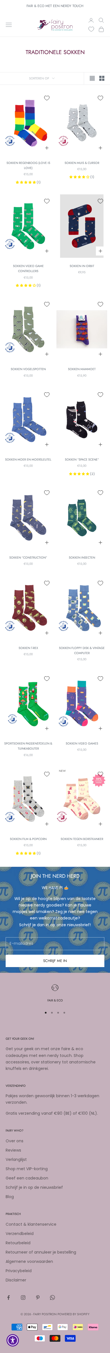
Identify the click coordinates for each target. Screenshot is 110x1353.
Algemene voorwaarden (29, 1261)
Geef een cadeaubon (27, 1178)
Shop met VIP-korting (27, 1169)
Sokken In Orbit (82, 266)
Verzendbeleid (20, 1233)
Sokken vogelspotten (28, 369)
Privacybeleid (19, 1271)
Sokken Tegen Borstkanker (82, 839)
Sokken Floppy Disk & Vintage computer (82, 650)
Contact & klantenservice (31, 1224)
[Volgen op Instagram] (23, 1297)
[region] (55, 993)
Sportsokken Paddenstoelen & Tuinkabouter (28, 746)
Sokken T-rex (28, 648)
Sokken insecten (82, 557)
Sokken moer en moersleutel (28, 459)
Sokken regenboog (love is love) (28, 165)
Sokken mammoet (82, 369)
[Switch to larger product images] (92, 78)
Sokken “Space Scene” (82, 459)
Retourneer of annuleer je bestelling (41, 1252)
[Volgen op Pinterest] (38, 1297)
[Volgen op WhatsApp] (52, 1297)
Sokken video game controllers (28, 268)
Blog (10, 1196)
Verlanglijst (16, 1159)
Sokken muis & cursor (82, 163)
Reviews (13, 1150)
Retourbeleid (18, 1243)
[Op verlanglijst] (47, 98)
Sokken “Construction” (28, 557)
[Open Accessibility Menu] (12, 1340)
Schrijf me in (55, 960)
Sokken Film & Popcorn (28, 839)
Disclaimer (16, 1280)
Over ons (14, 1141)
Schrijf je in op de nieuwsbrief (34, 1187)
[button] (26, 182)
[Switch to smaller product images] (101, 78)
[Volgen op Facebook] (8, 1297)
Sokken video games (82, 743)
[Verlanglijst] (91, 29)
